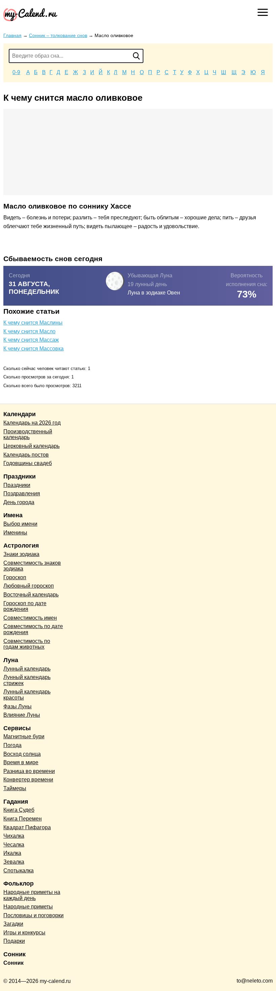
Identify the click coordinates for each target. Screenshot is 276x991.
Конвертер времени (28, 779)
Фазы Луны (17, 706)
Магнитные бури (23, 736)
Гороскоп (14, 577)
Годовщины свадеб (27, 463)
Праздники (16, 485)
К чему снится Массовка (33, 348)
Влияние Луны (21, 715)
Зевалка (13, 862)
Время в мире (20, 762)
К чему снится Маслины (33, 323)
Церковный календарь (31, 446)
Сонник (13, 963)
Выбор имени (20, 524)
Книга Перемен (22, 819)
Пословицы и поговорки (33, 915)
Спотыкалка (18, 870)
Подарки (14, 941)
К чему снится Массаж (31, 340)
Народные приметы (28, 906)
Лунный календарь (26, 669)
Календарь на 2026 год (32, 423)
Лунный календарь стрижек (26, 680)
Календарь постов (26, 455)
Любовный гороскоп (28, 586)
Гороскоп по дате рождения (24, 606)
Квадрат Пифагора (27, 827)
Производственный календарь (27, 434)
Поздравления (21, 493)
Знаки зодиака (21, 554)
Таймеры (14, 788)
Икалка (12, 853)
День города (18, 502)
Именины (15, 532)
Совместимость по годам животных (26, 644)
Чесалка (13, 844)
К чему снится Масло (29, 331)
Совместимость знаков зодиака (32, 566)
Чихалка (13, 836)
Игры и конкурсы (24, 932)
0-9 (16, 72)
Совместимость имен (30, 618)
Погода (12, 745)
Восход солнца (22, 754)
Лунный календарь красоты (26, 695)
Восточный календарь (31, 594)
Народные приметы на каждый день (31, 895)
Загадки (13, 924)
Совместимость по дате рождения (33, 629)
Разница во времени (29, 771)
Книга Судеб (18, 810)
